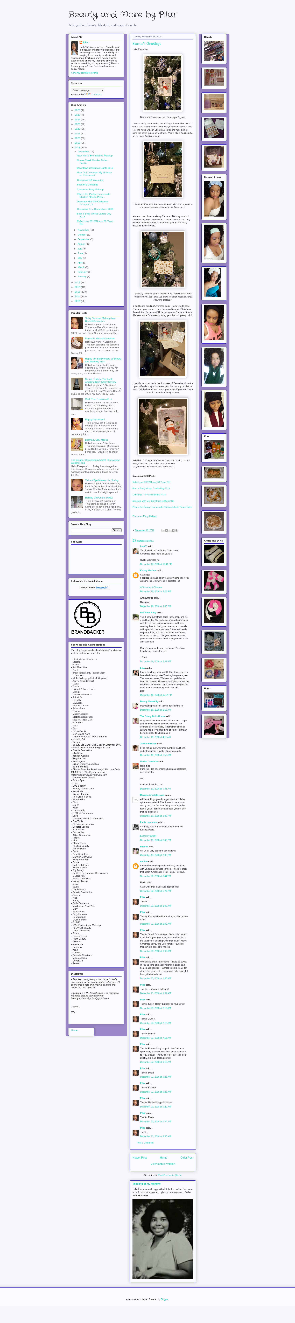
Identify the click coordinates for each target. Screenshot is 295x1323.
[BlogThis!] (166, 530)
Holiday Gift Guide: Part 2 (99, 497)
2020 (78, 138)
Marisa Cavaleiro (149, 761)
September (84, 239)
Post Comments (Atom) (169, 1175)
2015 (78, 291)
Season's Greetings (87, 184)
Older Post (186, 1157)
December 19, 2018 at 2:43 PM (155, 840)
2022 (78, 128)
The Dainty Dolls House (152, 716)
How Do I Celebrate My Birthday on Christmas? (94, 174)
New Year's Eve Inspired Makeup (95, 155)
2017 (78, 282)
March (81, 267)
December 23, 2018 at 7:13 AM (155, 1038)
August (82, 244)
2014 (78, 296)
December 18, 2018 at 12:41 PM (156, 564)
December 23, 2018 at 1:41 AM (155, 993)
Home (163, 1157)
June (81, 253)
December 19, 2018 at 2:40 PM (155, 816)
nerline (144, 861)
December (84, 151)
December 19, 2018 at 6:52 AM (155, 755)
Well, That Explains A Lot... (99, 399)
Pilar (142, 897)
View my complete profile (84, 72)
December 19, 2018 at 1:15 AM (155, 710)
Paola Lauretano (148, 822)
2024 (78, 119)
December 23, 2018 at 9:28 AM (155, 1077)
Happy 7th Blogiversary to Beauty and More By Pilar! (103, 360)
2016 (78, 287)
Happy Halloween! (95, 419)
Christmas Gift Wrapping (90, 180)
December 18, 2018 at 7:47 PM (155, 661)
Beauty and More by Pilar (122, 15)
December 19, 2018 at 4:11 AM (155, 737)
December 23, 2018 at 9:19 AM (155, 1062)
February (83, 272)
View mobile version (163, 1163)
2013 (78, 301)
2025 (78, 114)
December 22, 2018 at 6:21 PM (155, 891)
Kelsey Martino (148, 570)
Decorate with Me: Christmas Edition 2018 (153, 501)
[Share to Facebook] (173, 530)
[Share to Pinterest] (176, 530)
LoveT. (143, 546)
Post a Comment (145, 1142)
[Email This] (163, 530)
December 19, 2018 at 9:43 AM (155, 788)
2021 (78, 133)
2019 (78, 142)
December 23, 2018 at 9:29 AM (155, 1106)
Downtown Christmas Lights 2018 (95, 168)
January (82, 276)
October (82, 234)
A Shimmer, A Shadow (151, 587)
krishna (144, 846)
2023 (78, 124)
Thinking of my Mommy (146, 1183)
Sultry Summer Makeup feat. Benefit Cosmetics (100, 319)
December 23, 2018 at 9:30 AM (155, 1136)
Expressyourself (148, 836)
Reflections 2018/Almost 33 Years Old (151, 482)
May (80, 258)
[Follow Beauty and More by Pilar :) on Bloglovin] (94, 589)
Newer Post (139, 1157)
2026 (78, 110)
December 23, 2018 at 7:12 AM (155, 1008)
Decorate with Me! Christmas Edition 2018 (92, 203)
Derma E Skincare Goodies (100, 338)
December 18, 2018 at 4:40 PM (155, 606)
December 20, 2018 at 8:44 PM (155, 876)
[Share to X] (169, 530)
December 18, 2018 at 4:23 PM (155, 591)
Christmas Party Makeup (144, 516)
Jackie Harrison (148, 743)
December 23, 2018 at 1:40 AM (155, 978)
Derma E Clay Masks (96, 439)
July (80, 248)
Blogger (164, 1299)
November (84, 229)
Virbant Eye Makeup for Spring (101, 480)
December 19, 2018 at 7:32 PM (155, 855)
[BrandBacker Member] (88, 634)
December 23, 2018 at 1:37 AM (155, 951)
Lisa (142, 668)
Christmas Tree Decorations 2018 (149, 494)
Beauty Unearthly (149, 701)
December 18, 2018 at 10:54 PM (156, 695)
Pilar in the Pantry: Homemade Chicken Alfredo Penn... (93, 195)
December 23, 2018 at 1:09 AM (155, 906)
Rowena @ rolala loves (152, 795)
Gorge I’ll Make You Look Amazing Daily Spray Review (100, 380)
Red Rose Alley (148, 612)
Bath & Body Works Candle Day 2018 (151, 488)
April (80, 262)
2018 (78, 147)
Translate (96, 94)
